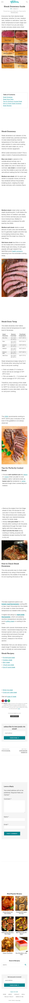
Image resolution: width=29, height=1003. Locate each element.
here (19, 708)
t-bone (6, 477)
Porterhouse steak (9, 657)
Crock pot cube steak (10, 692)
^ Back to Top (14, 991)
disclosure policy (14, 12)
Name (6, 817)
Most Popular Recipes (14, 894)
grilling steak (10, 621)
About (10, 994)
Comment (7, 799)
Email (6, 824)
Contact (16, 994)
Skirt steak (6, 662)
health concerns (17, 251)
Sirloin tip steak (8, 690)
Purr (19, 1000)
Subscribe (14, 738)
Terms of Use (19, 996)
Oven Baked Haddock (23, 751)
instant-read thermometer (10, 604)
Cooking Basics (14, 716)
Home (4, 994)
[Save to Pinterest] (3, 701)
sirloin (24, 481)
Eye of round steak (9, 667)
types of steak (11, 696)
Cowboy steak (7, 660)
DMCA (23, 994)
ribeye (25, 474)
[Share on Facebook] (6, 701)
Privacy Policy (9, 996)
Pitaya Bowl (6, 750)
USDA (6, 416)
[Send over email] (9, 701)
